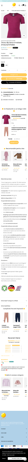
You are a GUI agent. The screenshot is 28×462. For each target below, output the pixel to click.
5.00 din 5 (17, 341)
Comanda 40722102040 (15, 82)
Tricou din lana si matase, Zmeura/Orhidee (19, 115)
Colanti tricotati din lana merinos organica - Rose (18, 128)
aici (6, 273)
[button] (4, 88)
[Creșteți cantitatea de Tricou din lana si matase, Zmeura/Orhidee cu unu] (25, 70)
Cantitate (3, 70)
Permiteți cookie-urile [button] (17, 458)
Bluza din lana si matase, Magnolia (6, 392)
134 (8, 10)
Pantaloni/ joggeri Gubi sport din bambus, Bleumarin (16, 329)
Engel (11, 53)
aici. (5, 269)
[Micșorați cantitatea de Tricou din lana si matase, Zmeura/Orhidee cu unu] (9, 70)
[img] (4, 359)
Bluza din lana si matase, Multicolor (17, 165)
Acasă (2, 10)
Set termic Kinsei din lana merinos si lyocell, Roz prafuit (6, 167)
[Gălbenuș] (14, 5)
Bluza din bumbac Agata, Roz (16, 392)
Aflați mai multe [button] (10, 455)
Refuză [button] (4, 458)
